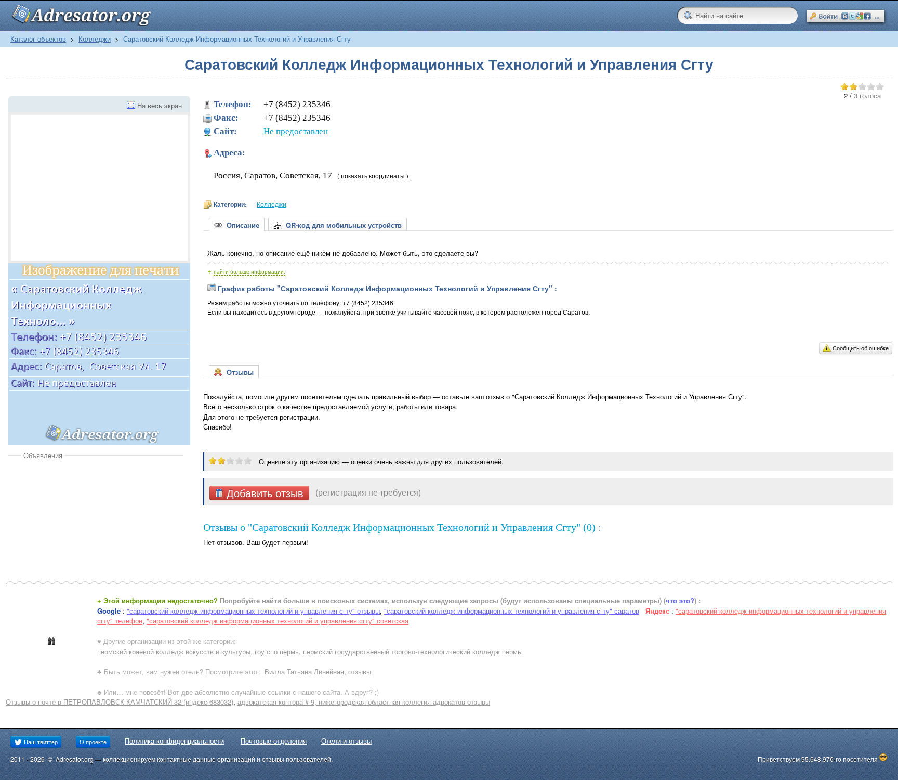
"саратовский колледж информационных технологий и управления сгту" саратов (511, 611)
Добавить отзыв (263, 493)
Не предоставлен (295, 131)
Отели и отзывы (346, 741)
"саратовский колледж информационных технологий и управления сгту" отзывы (253, 611)
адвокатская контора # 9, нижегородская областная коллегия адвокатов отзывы (363, 702)
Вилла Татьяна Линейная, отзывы (318, 672)
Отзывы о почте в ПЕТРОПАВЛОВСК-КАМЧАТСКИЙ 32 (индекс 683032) (119, 702)
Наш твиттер (40, 741)
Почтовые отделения (274, 741)
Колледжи (94, 39)
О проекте (93, 741)
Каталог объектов (38, 39)
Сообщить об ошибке (861, 348)
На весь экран (159, 105)
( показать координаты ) (372, 176)
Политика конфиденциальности (174, 741)
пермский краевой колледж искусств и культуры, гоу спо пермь (198, 651)
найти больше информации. (249, 271)
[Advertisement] (95, 538)
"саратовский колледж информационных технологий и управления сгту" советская (277, 621)
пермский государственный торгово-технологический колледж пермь (412, 651)
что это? (680, 600)
